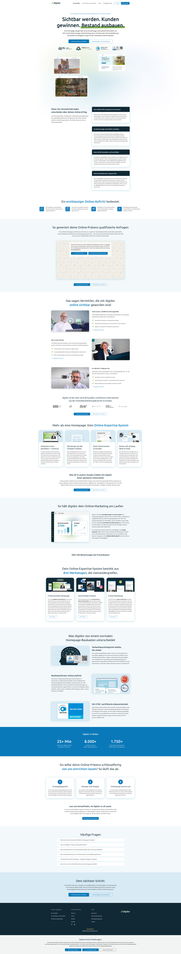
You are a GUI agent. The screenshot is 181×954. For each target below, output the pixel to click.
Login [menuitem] (117, 3)
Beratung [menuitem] (126, 3)
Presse (72, 916)
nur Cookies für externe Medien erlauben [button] (98, 253)
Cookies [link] (93, 921)
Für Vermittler (54, 913)
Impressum (94, 913)
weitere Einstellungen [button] (108, 950)
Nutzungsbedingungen (96, 919)
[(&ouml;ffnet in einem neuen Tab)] (72, 924)
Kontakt (73, 921)
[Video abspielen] (70, 321)
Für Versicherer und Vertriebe (58, 916)
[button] (78, 840)
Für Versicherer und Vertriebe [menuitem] (89, 3)
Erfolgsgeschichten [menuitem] (107, 3)
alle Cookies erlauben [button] (79, 253)
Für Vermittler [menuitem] (76, 3)
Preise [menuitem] (99, 3)
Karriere (73, 919)
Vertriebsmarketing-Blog (57, 919)
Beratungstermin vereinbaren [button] (101, 41)
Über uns (73, 913)
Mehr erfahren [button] (52, 616)
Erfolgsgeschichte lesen (98, 330)
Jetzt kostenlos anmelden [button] (78, 41)
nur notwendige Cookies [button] (90, 950)
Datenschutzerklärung (96, 916)
